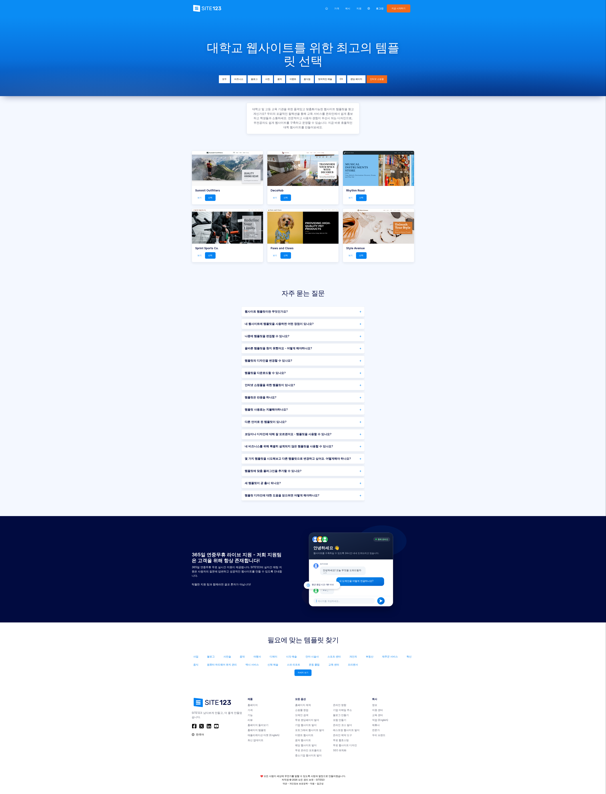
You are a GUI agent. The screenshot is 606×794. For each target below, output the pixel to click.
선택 (210, 197)
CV (341, 79)
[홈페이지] (326, 8)
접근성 (320, 783)
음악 (279, 79)
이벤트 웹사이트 (304, 735)
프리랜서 (353, 664)
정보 (374, 705)
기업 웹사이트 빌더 (306, 725)
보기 (199, 197)
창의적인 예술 (325, 79)
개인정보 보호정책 (298, 783)
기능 (250, 715)
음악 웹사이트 (303, 740)
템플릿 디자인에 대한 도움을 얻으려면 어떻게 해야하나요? (282, 495)
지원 (359, 8)
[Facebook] (195, 726)
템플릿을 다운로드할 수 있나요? (265, 373)
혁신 (409, 656)
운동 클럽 (314, 664)
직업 (380, 720)
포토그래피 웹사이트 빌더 (309, 730)
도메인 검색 (301, 715)
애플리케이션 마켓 (263, 735)
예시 (347, 8)
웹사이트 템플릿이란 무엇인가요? (266, 311)
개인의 (353, 656)
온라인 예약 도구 (342, 735)
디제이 (273, 656)
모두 (224, 79)
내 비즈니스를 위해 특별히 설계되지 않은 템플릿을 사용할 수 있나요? (289, 446)
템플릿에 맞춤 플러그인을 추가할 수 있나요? (273, 471)
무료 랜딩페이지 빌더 (307, 720)
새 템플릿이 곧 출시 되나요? (263, 483)
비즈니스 (238, 79)
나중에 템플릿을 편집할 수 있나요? (267, 336)
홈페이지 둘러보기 (258, 725)
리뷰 (250, 720)
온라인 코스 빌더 (342, 725)
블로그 (254, 79)
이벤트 (293, 79)
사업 (195, 656)
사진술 (227, 656)
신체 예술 (272, 664)
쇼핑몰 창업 (301, 710)
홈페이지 (253, 705)
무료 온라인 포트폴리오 (308, 750)
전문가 (376, 730)
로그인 (380, 8)
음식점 (307, 79)
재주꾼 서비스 (390, 656)
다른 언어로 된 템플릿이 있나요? (265, 421)
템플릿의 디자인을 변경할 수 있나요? (268, 360)
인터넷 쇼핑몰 (377, 79)
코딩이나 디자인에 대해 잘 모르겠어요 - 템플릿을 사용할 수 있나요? (288, 434)
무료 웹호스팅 (341, 740)
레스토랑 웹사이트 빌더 (346, 730)
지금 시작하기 (398, 8)
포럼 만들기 (339, 720)
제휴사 (376, 725)
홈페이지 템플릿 (257, 730)
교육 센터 (333, 664)
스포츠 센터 (334, 656)
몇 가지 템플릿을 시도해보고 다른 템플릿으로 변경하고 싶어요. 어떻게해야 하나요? (298, 458)
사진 (267, 79)
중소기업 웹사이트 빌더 (308, 755)
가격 (336, 8)
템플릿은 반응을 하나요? (260, 397)
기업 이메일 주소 (342, 710)
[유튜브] (216, 726)
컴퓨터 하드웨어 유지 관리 (222, 664)
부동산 (369, 656)
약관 (285, 783)
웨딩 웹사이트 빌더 (306, 745)
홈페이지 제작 (303, 705)
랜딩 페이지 (356, 79)
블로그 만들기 (341, 715)
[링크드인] (209, 726)
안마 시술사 (312, 656)
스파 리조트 (293, 664)
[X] (201, 726)
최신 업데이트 (255, 740)
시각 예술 (291, 656)
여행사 (257, 656)
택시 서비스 (252, 664)
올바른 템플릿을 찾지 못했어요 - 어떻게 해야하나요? (278, 348)
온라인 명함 (339, 705)
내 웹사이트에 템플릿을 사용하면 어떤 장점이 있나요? (279, 323)
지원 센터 (377, 710)
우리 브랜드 (378, 735)
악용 (312, 783)
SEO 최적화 (339, 750)
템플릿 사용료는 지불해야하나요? (266, 409)
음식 (195, 664)
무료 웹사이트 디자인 (345, 745)
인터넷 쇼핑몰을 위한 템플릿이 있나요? (270, 385)
